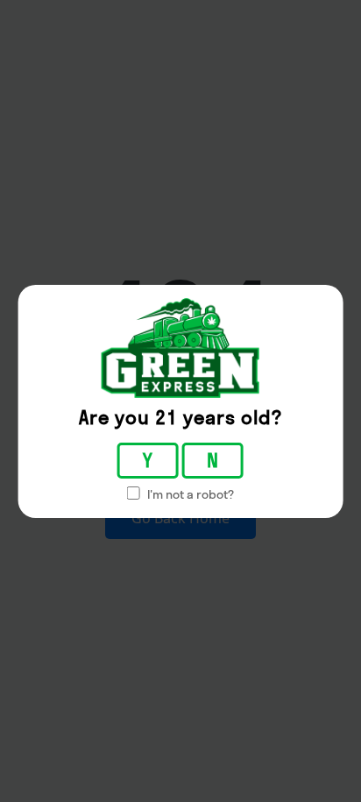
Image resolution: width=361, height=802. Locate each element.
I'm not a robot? (189, 494)
